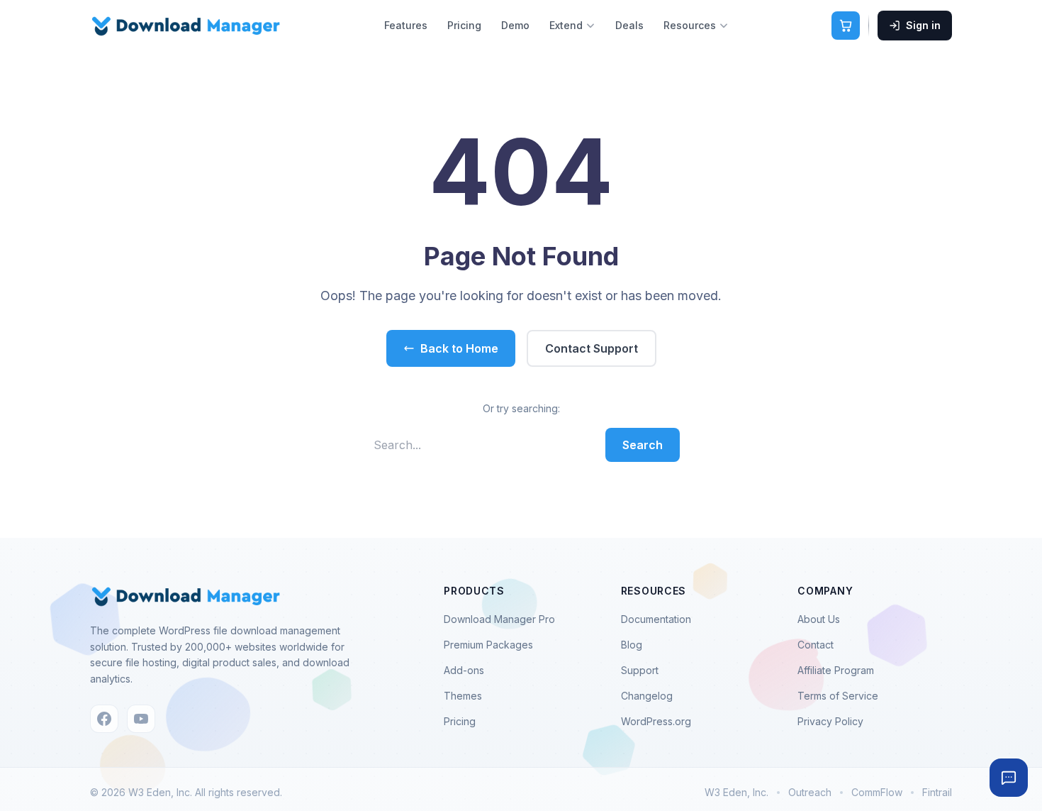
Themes (463, 696)
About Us (818, 619)
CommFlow (876, 792)
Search (642, 445)
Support (640, 670)
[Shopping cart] (845, 25)
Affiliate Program (835, 670)
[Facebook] (104, 719)
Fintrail (937, 792)
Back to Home (459, 348)
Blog (631, 645)
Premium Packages (488, 645)
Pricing (464, 25)
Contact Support (591, 348)
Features (405, 25)
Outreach (809, 792)
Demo (515, 25)
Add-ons (464, 670)
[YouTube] (141, 719)
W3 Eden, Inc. (736, 792)
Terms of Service (837, 696)
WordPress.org (656, 721)
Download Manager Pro (499, 619)
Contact (815, 645)
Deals (629, 25)
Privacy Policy (830, 721)
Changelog (647, 696)
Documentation (656, 619)
